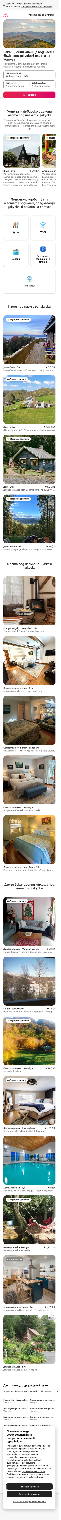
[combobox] (29, 76)
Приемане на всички (29, 1486)
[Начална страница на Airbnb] (5, 14)
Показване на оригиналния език (36, 6)
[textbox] (16, 86)
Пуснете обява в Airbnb (40, 14)
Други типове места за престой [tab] (20, 1391)
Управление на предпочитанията (29, 1501)
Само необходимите (29, 1494)
